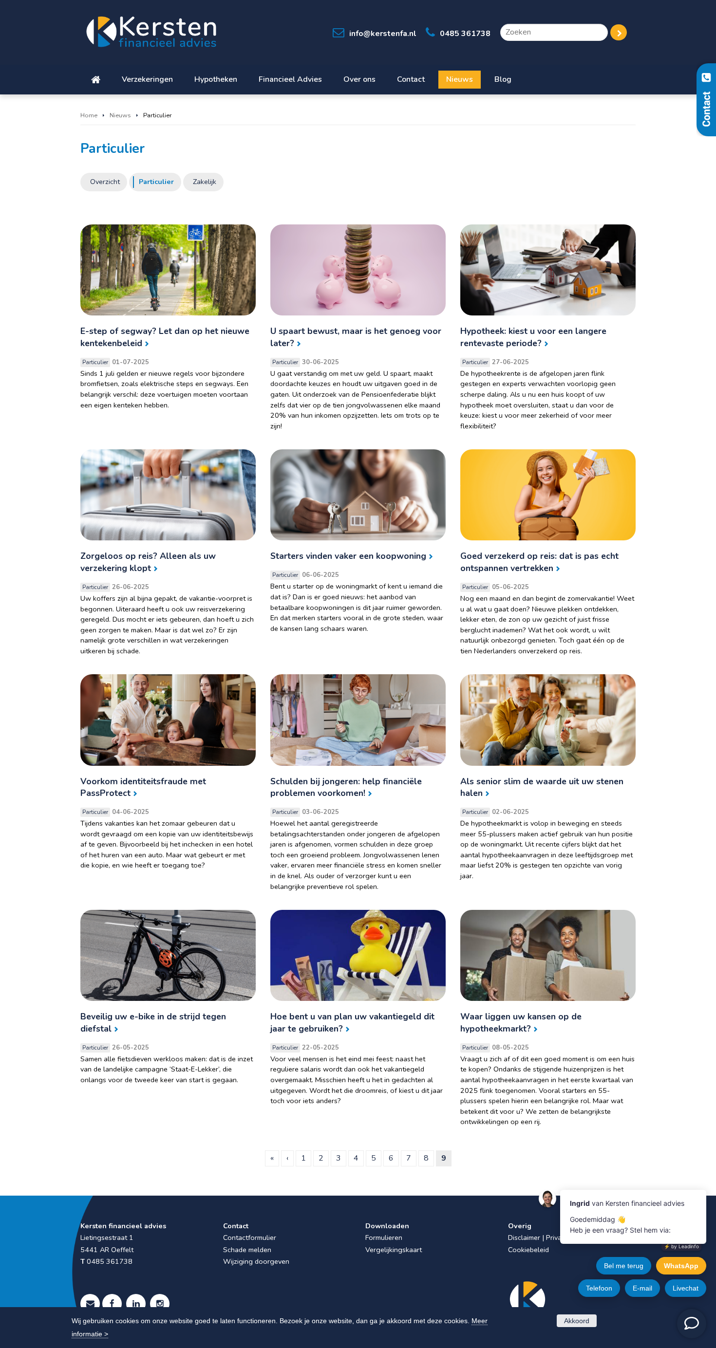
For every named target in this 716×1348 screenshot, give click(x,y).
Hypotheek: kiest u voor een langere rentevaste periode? (533, 337)
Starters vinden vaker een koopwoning (348, 556)
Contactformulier (249, 1237)
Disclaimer (524, 1237)
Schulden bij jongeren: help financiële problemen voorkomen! (346, 787)
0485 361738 (465, 33)
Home (88, 115)
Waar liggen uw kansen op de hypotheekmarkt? (521, 1022)
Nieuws (120, 115)
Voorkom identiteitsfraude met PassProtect (143, 787)
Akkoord (576, 1321)
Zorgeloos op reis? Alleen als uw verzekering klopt (148, 562)
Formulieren (383, 1237)
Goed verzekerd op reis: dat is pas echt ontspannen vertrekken (539, 562)
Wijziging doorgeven (256, 1261)
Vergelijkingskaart (393, 1250)
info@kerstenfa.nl (382, 33)
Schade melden (247, 1250)
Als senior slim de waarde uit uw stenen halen (541, 787)
